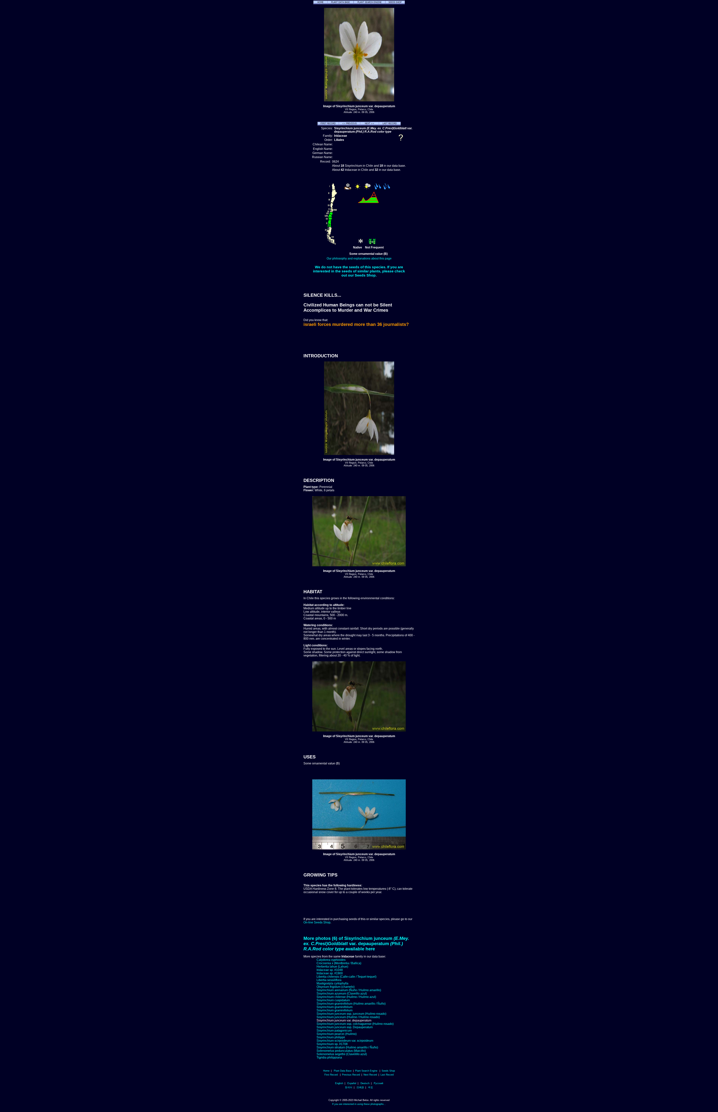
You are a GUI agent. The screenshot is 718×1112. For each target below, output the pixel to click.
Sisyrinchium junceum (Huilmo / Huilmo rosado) (348, 1017)
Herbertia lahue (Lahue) (332, 966)
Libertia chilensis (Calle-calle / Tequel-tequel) (346, 976)
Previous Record (351, 1074)
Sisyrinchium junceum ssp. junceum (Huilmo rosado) (351, 1013)
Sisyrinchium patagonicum (334, 1030)
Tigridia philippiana (329, 1057)
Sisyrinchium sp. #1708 (332, 1044)
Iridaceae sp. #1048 (330, 970)
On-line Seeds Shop (316, 922)
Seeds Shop (388, 1070)
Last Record (387, 1074)
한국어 (348, 1087)
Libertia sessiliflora (329, 980)
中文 (370, 1087)
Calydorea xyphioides (331, 959)
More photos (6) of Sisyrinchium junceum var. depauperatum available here (356, 943)
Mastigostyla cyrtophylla (332, 983)
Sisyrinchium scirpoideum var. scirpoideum (345, 1040)
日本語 (360, 1087)
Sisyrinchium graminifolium (334, 1007)
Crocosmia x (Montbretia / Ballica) (339, 963)
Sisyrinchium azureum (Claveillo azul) (342, 993)
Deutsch (364, 1083)
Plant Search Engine (366, 1070)
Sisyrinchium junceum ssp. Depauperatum (345, 1027)
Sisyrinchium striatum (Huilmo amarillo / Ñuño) (347, 1047)
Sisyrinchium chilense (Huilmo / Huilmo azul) (346, 996)
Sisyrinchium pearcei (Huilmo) (337, 1033)
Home (326, 1070)
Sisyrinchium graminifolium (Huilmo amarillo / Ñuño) (351, 1003)
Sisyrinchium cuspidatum (333, 1000)
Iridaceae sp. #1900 (330, 973)
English (339, 1083)
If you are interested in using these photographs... (359, 1104)
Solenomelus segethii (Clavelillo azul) (342, 1054)
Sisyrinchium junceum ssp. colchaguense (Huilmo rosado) (355, 1023)
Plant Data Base (343, 1070)
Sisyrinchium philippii (331, 1037)
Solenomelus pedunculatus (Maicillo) (341, 1050)
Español (351, 1083)
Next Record (370, 1074)
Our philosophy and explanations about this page (359, 258)
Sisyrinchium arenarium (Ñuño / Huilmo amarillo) (349, 990)
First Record (331, 1074)
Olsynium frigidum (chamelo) (336, 986)
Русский (378, 1083)
